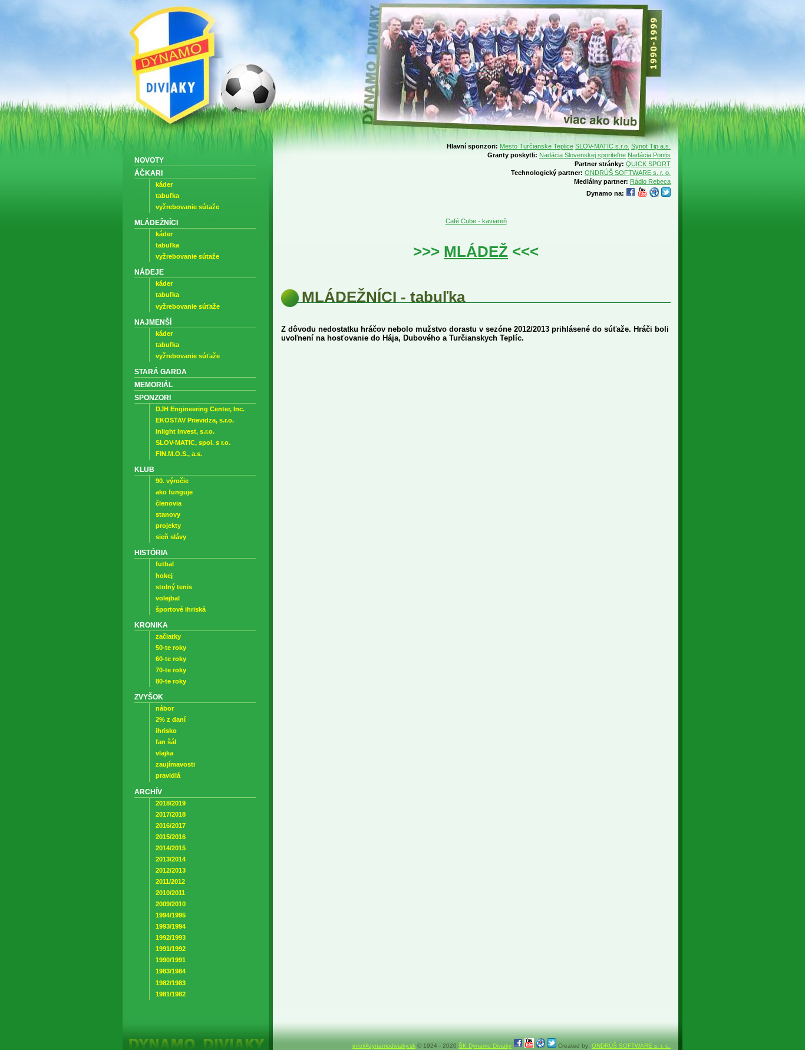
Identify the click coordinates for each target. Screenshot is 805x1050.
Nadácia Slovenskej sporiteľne (582, 155)
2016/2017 (171, 825)
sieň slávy (171, 536)
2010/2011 (170, 892)
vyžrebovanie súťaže (188, 306)
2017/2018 (171, 814)
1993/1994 (171, 926)
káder (164, 184)
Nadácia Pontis (649, 155)
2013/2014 (171, 859)
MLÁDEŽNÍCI (156, 222)
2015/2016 (171, 836)
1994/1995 (171, 915)
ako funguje (174, 492)
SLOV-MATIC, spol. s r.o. (193, 442)
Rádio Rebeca (650, 181)
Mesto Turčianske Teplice (536, 146)
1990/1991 (171, 959)
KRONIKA (151, 625)
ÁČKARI (148, 173)
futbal (165, 563)
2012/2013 (171, 870)
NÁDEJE (149, 272)
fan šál (166, 741)
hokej (164, 575)
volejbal (168, 598)
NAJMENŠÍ (152, 322)
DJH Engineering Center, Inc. (200, 408)
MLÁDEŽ (476, 251)
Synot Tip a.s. (651, 146)
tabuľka (167, 195)
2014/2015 (171, 847)
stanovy (168, 514)
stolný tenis (174, 586)
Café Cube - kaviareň (476, 220)
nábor (165, 708)
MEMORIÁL (153, 384)
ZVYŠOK (148, 697)
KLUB (144, 469)
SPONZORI (152, 397)
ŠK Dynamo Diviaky (485, 1045)
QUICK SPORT (648, 163)
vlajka (164, 753)
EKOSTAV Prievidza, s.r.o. (195, 420)
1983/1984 (171, 971)
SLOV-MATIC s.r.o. (602, 146)
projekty (168, 525)
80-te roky (171, 681)
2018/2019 (171, 803)
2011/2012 (170, 881)
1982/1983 (171, 982)
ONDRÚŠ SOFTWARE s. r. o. (628, 172)
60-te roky (171, 658)
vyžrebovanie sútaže (187, 206)
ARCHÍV (148, 791)
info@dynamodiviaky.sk (383, 1045)
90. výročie (172, 480)
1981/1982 (171, 994)
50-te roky (171, 647)
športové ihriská (181, 609)
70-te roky (171, 669)
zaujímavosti (175, 764)
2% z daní (171, 719)
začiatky (168, 636)
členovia (169, 503)
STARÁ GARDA (160, 371)
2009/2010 (171, 903)
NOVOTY (149, 160)
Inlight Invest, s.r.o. (185, 431)
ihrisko (166, 730)
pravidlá (168, 775)
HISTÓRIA (151, 552)
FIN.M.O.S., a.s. (179, 453)
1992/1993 (171, 937)
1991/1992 (171, 948)
